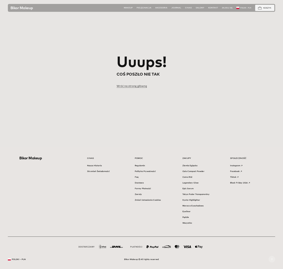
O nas (188, 8)
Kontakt (213, 8)
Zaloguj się (227, 8)
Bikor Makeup (30, 158)
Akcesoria (161, 8)
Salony (200, 8)
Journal (176, 8)
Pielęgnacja (144, 8)
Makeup (128, 8)
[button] (260, 8)
